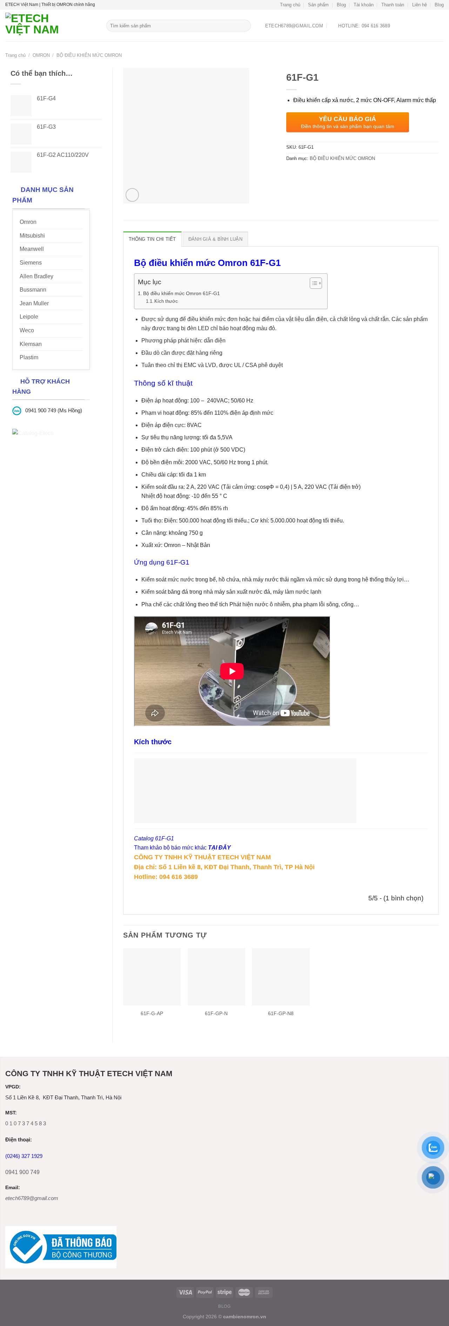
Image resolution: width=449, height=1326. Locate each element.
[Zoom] (132, 195)
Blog (341, 4)
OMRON (41, 55)
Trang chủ (290, 4)
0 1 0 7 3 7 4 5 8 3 (25, 1123)
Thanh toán (392, 4)
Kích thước (166, 301)
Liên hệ (419, 4)
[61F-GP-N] (216, 977)
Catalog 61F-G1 (154, 838)
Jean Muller (34, 303)
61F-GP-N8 (281, 1013)
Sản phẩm (318, 4)
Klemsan (31, 344)
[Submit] (244, 26)
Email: (12, 1187)
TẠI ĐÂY (219, 848)
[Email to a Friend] (317, 174)
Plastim (29, 357)
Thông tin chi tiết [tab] (152, 239)
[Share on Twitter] (305, 174)
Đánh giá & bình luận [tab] (215, 239)
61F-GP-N (216, 1013)
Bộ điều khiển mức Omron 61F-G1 (181, 293)
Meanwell (32, 249)
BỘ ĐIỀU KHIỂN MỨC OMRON (89, 55)
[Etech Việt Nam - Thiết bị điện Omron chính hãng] (50, 25)
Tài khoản (364, 4)
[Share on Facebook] (292, 174)
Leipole (29, 317)
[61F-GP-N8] (280, 977)
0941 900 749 (22, 1172)
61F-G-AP (152, 1013)
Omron (28, 222)
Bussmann (33, 290)
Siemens (31, 263)
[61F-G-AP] (152, 977)
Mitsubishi (32, 236)
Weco (27, 330)
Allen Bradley (36, 276)
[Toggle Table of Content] (312, 283)
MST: (11, 1112)
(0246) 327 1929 (23, 1156)
